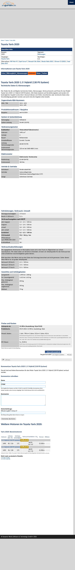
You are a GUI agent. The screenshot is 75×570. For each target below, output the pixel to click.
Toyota (7, 40)
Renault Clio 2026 (34, 61)
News (39, 73)
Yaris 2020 (12, 40)
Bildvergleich (11, 73)
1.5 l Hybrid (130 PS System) (10, 447)
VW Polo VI (13, 61)
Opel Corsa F (23, 61)
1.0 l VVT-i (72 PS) (5, 457)
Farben (44, 73)
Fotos (3, 73)
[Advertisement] (37, 23)
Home (2, 40)
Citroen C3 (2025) (60, 61)
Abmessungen (22, 73)
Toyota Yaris (5, 59)
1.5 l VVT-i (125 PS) (5, 459)
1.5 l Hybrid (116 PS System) (10, 440)
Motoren (32, 73)
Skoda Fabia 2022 (47, 61)
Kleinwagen (41, 54)
